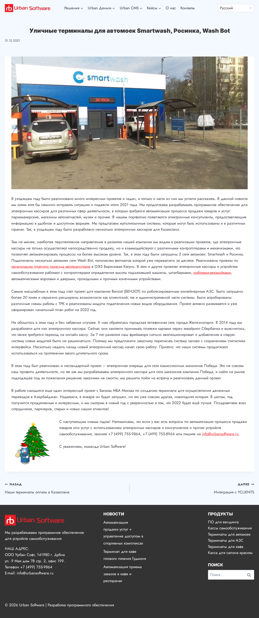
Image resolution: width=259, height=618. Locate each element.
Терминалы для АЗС (225, 540)
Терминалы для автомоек (229, 534)
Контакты (187, 8)
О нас (171, 8)
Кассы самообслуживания (230, 528)
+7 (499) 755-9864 (36, 567)
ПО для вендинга (223, 522)
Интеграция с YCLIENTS (234, 488)
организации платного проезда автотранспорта (50, 266)
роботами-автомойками (212, 272)
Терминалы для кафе (225, 546)
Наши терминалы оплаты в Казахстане (37, 488)
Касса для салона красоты (230, 552)
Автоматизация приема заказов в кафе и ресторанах (122, 573)
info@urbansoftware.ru (220, 434)
